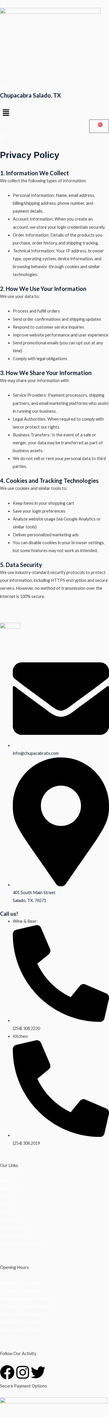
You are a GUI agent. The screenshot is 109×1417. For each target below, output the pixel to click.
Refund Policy (13, 1236)
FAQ (4, 1212)
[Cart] (99, 126)
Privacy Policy (13, 1228)
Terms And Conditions (21, 1244)
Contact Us (11, 1220)
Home (5, 1180)
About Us (9, 1188)
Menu (5, 1196)
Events (6, 1204)
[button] (54, 113)
